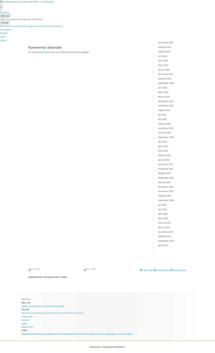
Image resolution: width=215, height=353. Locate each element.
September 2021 (166, 177)
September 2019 (166, 240)
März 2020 (163, 218)
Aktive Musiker (76, 334)
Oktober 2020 (164, 195)
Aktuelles (4, 26)
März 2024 (163, 92)
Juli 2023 (162, 114)
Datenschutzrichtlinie (113, 347)
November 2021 (165, 168)
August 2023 (164, 110)
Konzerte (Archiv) (18, 26)
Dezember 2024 (165, 74)
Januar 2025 (164, 69)
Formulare (100, 334)
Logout (3, 40)
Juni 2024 (162, 87)
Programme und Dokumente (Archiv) (44, 26)
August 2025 (164, 51)
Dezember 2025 (165, 42)
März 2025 (163, 65)
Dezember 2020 (165, 186)
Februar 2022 (164, 155)
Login (2, 36)
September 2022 (166, 137)
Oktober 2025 (164, 47)
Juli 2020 (162, 204)
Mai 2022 (162, 141)
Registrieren (27, 326)
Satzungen (89, 334)
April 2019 (163, 245)
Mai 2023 (162, 119)
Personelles (37, 19)
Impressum (94, 347)
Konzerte (4, 12)
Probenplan (5, 29)
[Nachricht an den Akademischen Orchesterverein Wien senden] (147, 270)
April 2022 (163, 146)
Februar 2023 (164, 123)
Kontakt (3, 33)
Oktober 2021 (164, 173)
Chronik (4, 22)
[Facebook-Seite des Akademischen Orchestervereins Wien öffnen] (162, 270)
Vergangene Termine (115, 334)
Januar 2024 (164, 96)
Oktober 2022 (164, 132)
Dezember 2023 (165, 101)
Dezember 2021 (165, 164)
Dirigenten (26, 19)
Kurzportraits (13, 19)
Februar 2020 (164, 222)
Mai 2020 (162, 209)
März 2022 (163, 150)
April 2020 (163, 213)
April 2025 (163, 60)
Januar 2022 (164, 159)
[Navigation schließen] (1, 9)
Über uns (5, 15)
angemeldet (44, 52)
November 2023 (165, 105)
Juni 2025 (162, 56)
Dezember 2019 (165, 232)
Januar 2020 (164, 227)
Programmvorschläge (58, 334)
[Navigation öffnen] (1, 5)
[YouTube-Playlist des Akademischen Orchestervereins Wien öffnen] (178, 270)
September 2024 (166, 83)
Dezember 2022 (165, 128)
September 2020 (166, 200)
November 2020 (165, 191)
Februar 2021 (164, 182)
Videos (3, 19)
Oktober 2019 (164, 236)
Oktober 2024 (164, 78)
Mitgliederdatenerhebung (34, 334)
